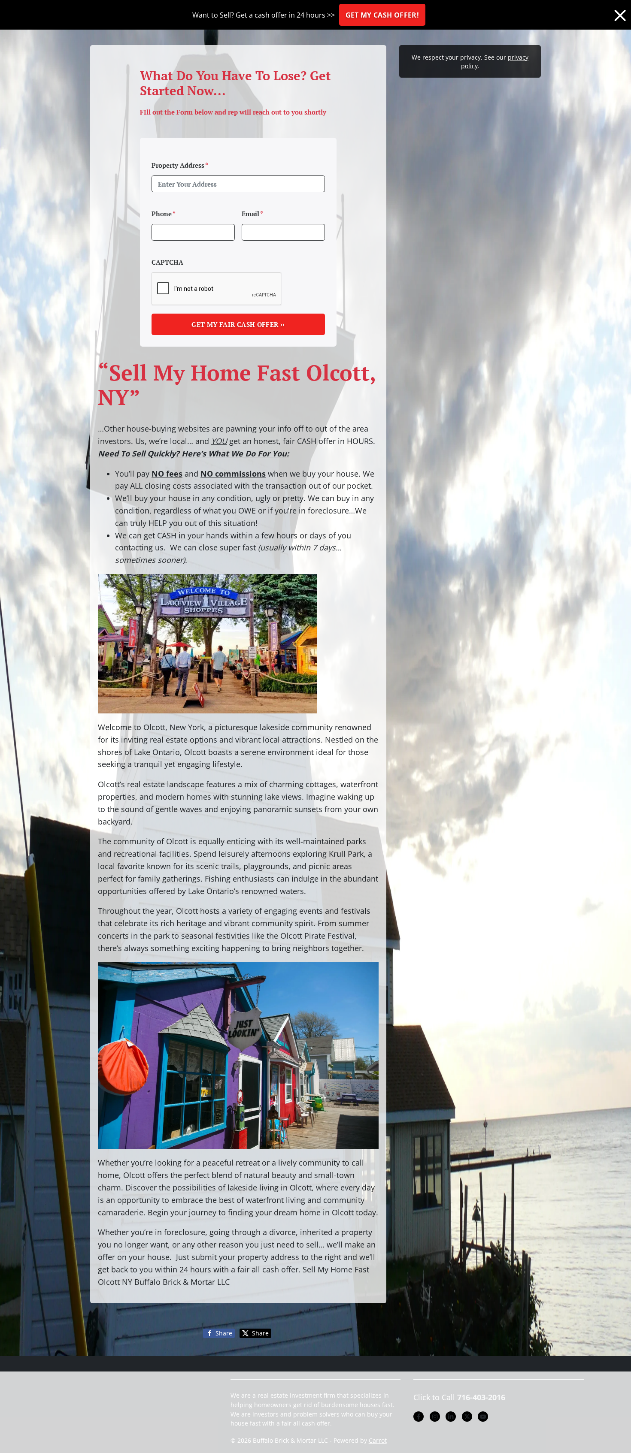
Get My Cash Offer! (382, 15)
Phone (164, 213)
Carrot (378, 1440)
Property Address (180, 165)
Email (252, 213)
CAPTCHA (167, 262)
